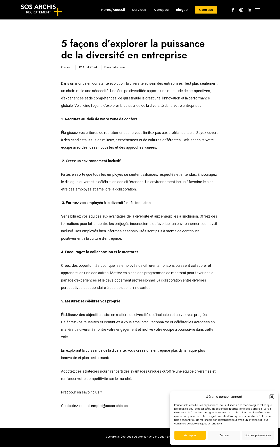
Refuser (224, 435)
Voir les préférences (258, 435)
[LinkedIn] (249, 9)
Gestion (66, 67)
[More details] (257, 9)
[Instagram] (241, 9)
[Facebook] (232, 9)
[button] (272, 397)
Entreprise (118, 67)
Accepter (190, 435)
